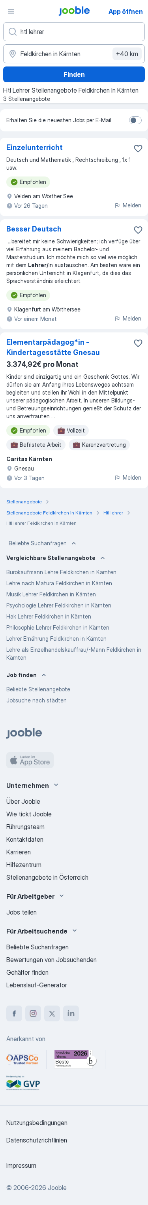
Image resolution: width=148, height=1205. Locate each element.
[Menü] (11, 11)
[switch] (135, 120)
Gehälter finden (27, 972)
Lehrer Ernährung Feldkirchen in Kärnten (56, 638)
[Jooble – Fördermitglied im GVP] (23, 1083)
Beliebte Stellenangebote (38, 689)
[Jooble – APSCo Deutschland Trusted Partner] (22, 1059)
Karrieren (18, 852)
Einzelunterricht (34, 147)
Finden (74, 74)
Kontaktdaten (24, 839)
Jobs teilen (21, 912)
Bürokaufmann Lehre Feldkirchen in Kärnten (61, 572)
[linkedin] (71, 1013)
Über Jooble (23, 801)
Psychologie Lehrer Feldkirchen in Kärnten (58, 605)
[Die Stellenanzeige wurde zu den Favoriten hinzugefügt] (138, 148)
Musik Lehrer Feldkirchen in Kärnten (51, 594)
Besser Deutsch (34, 229)
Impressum (21, 1165)
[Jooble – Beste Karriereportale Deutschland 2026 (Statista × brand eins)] (75, 1059)
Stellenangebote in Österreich (47, 877)
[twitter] (52, 1013)
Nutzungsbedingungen (36, 1123)
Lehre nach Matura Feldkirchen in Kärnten (59, 583)
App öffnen (126, 11)
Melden (132, 205)
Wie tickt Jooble (29, 814)
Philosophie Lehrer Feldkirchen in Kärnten (57, 627)
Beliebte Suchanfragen (38, 543)
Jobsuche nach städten (36, 700)
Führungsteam (25, 827)
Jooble (57, 1188)
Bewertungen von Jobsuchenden (51, 960)
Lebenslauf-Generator (36, 985)
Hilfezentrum (23, 865)
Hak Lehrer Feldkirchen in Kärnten (48, 616)
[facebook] (14, 1013)
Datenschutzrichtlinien (36, 1140)
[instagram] (33, 1013)
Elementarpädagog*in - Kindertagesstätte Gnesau (53, 347)
